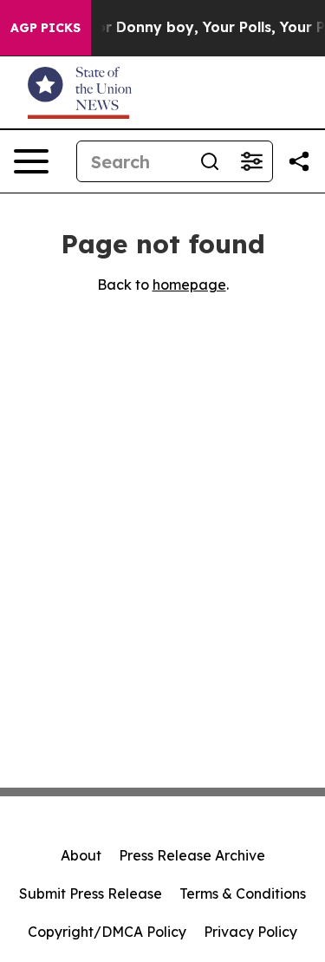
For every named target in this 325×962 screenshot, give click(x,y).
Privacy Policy (250, 931)
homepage (189, 284)
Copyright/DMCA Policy (107, 931)
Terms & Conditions (242, 893)
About (81, 855)
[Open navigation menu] (31, 161)
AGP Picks (45, 28)
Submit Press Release (90, 893)
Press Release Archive (192, 855)
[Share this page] (299, 161)
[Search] (210, 161)
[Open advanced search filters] (251, 161)
